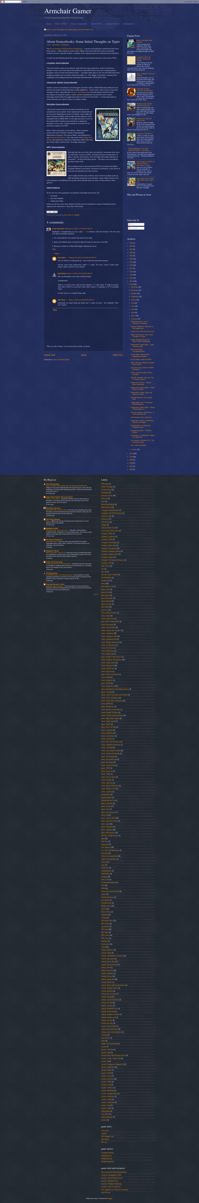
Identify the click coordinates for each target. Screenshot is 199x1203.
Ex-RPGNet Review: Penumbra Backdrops (59, 575)
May (133, 309)
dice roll (103, 572)
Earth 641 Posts (96, 23)
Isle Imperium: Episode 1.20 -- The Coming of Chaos (142, 441)
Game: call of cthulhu (108, 627)
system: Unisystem (107, 1102)
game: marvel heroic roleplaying (111, 701)
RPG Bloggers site (107, 1136)
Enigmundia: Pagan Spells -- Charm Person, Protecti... (143, 388)
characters (104, 519)
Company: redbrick (107, 557)
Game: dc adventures (108, 645)
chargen (104, 525)
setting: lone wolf (107, 1003)
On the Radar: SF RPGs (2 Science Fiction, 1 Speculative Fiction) (146, 163)
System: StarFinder (107, 1096)
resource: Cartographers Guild (111, 1175)
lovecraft (104, 862)
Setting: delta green (107, 959)
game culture (105, 589)
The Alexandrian (52, 573)
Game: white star (107, 783)
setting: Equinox (106, 982)
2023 (131, 249)
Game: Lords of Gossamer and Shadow (114, 695)
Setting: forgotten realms (109, 988)
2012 (131, 284)
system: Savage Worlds (109, 1093)
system (103, 1047)
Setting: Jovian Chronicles (110, 1000)
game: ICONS (106, 683)
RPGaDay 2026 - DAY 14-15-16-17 (57, 530)
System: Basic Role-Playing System (113, 1055)
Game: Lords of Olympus (109, 698)
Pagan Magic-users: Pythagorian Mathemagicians (142, 403)
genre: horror (105, 809)
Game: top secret (107, 771)
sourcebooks (65, 45)
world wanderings (107, 1117)
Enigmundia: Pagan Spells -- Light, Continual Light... (142, 345)
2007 (131, 466)
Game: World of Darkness (110, 786)
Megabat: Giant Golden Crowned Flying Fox (144, 104)
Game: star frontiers (108, 736)
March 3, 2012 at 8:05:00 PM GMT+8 (81, 300)
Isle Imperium (128, 23)
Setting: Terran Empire (108, 1026)
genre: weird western (108, 833)
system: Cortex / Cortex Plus (111, 1058)
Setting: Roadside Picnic (109, 1008)
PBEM (103, 888)
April (133, 312)
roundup (104, 918)
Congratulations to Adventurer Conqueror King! (141, 426)
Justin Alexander (58, 229)
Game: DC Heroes (107, 648)
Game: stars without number (110, 750)
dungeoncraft (105, 580)
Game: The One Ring (108, 765)
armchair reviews (107, 495)
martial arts (105, 868)
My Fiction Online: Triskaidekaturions (138, 350)
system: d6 (105, 1061)
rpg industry (56, 45)
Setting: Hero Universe (108, 994)
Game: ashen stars (107, 619)
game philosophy (107, 598)
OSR (102, 885)
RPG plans (104, 932)
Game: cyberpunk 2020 (109, 636)
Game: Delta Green (107, 651)
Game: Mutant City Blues (109, 712)
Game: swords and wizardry (110, 753)
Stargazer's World (52, 551)
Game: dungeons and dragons (111, 660)
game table (105, 607)
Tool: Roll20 (105, 1114)
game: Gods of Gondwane (110, 674)
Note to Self (105, 879)
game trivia (105, 610)
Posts (132, 224)
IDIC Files (104, 841)
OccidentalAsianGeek (108, 882)
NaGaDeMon (105, 874)
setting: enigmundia (107, 979)
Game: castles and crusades (110, 630)
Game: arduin (105, 616)
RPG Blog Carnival (107, 920)
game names (105, 595)
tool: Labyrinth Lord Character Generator (114, 1190)
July (133, 303)
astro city (104, 498)
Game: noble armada (108, 721)
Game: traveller (106, 780)
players (103, 894)
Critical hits (105, 1130)
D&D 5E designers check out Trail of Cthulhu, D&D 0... (142, 378)
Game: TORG (105, 774)
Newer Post (49, 355)
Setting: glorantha (107, 991)
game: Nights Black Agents (110, 718)
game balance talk (107, 586)
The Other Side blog (53, 508)
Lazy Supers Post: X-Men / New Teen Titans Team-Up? (145, 180)
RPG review (105, 935)
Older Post (118, 355)
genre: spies (105, 824)
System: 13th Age (107, 1049)
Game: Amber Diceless (109, 613)
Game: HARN (105, 677)
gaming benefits (106, 797)
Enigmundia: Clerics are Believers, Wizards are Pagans (142, 421)
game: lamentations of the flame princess (115, 689)
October (134, 293)
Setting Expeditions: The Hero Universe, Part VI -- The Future (138, 149)
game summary (106, 604)
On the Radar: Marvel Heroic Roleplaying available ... (140, 355)
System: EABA (106, 1070)
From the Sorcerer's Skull (55, 584)
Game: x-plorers (106, 792)
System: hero (105, 1085)
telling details (105, 1111)
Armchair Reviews (113, 23)
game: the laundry (107, 762)
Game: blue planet (107, 624)
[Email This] (48, 212)
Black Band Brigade (107, 504)
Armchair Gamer (67, 10)
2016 (131, 272)
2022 (131, 252)
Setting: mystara (106, 1006)
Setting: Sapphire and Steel (110, 1014)
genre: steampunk (107, 827)
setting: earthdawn (107, 973)
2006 (131, 469)
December (135, 287)
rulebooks (104, 941)
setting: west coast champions (111, 1032)
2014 (131, 278)
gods (102, 838)
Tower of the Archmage (54, 562)
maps (103, 865)
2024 (131, 246)
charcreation (105, 522)
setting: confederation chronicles (112, 956)
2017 (131, 268)
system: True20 (106, 1099)
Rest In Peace (106, 912)
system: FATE (106, 1073)
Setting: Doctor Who (108, 961)
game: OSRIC (106, 724)
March (133, 316)
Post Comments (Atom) (61, 359)
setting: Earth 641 (107, 970)
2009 (131, 460)
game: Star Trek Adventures (110, 742)
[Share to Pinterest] (56, 212)
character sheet (106, 516)
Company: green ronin (108, 545)
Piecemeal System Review (110, 891)
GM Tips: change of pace (109, 835)
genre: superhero (106, 830)
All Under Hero (106, 490)
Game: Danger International (110, 642)
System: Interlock (107, 1088)
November (135, 290)
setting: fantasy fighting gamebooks (113, 985)
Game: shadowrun (107, 733)
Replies (56, 253)
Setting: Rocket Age (108, 1011)
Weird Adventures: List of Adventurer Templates (139, 322)
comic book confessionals (110, 531)
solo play (104, 1035)
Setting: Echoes (106, 976)
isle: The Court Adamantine (110, 850)
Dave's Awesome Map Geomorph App (113, 1172)
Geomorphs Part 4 (52, 541)
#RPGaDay (105, 484)
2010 (131, 457)
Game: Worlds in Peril (108, 789)
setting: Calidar (106, 953)
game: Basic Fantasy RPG (110, 621)
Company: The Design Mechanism (112, 560)
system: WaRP (106, 1108)
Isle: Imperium (106, 847)
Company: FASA (106, 539)
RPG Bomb (105, 1139)
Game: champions (107, 633)
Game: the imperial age (109, 759)
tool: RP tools (105, 1192)
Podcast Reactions (107, 897)
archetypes (105, 492)
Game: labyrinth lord (108, 686)
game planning (106, 601)
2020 (131, 259)
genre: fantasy (106, 806)
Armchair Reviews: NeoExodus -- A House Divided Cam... (142, 413)
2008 (131, 463)
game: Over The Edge (108, 727)
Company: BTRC (107, 533)
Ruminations (105, 944)
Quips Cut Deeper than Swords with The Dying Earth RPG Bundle (66, 486)
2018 (131, 265)
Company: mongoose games (110, 551)
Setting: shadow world (108, 1017)
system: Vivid (105, 1105)
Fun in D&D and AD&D (138, 445)
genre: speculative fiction (109, 821)
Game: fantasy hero (107, 668)
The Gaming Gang (52, 484)
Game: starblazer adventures (111, 745)
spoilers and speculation (109, 1044)
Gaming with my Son (108, 800)
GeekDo (104, 1133)
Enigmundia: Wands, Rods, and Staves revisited (141, 393)
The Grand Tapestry (53, 519)
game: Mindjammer (107, 706)
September (135, 296)
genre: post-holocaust (108, 812)
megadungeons (106, 871)
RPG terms (105, 938)
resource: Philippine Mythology (111, 1184)
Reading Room (106, 906)
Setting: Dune (105, 967)
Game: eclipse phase (108, 663)
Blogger (109, 1198)
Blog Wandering (106, 507)
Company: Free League (109, 542)
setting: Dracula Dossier (109, 964)
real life (103, 909)
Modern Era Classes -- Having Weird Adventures (141, 383)
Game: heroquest (107, 680)
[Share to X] (52, 212)
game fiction (105, 592)
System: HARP (106, 1082)
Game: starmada (106, 747)
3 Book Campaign (107, 487)
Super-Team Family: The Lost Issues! (59, 497)
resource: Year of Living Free (110, 1187)
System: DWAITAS (107, 1067)
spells (103, 1041)
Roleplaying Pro (106, 1156)
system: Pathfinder (107, 1090)
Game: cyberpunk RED (109, 639)
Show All (95, 594)
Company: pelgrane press (109, 554)
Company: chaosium (108, 536)
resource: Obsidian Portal (109, 1181)
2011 (131, 453)
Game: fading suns (107, 665)
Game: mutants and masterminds (112, 715)
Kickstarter (104, 853)
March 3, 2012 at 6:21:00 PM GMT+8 (79, 273)
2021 (131, 256)
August (133, 300)
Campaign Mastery (107, 1153)
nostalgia (104, 877)
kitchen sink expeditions (109, 856)
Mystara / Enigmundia (79, 23)
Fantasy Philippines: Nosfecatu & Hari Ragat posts (142, 327)
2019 (131, 262)
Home (49, 23)
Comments (134, 228)
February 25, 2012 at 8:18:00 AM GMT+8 (82, 257)
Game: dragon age (107, 654)
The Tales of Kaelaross (54, 540)
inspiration (104, 844)
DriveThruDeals (106, 578)
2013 (131, 281)
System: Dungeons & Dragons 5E (112, 1064)
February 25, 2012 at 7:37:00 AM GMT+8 (78, 229)
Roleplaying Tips (106, 1158)
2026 (131, 243)
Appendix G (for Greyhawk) (54, 586)
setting (103, 947)
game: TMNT (105, 768)
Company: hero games (108, 548)
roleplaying (104, 915)
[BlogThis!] (50, 212)
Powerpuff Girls (106, 903)
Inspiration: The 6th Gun (145, 133)
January (134, 449)
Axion (103, 501)
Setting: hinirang (106, 997)
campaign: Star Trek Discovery (111, 513)
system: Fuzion (106, 1076)
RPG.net (104, 1142)
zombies (104, 1120)
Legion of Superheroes (108, 859)
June (133, 306)
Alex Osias (68, 215)
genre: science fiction (108, 818)
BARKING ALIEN (52, 528)
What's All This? (61, 23)
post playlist (105, 900)
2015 (131, 275)
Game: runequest (107, 730)
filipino (103, 583)
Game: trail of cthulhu (108, 777)
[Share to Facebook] (54, 212)
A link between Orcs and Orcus (141, 417)
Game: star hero (106, 739)
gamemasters (105, 794)
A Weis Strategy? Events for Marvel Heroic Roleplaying (140, 340)
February (134, 319)
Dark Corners (105, 566)
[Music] (48, 521)
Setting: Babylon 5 (107, 950)
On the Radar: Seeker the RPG (141, 359)
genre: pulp (105, 815)
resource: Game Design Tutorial (111, 1178)
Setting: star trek (106, 1020)
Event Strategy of (66, 49)
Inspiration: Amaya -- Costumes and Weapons (145, 89)
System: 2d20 (106, 1052)
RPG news (104, 929)
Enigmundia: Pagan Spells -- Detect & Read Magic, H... (143, 408)
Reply (54, 249)
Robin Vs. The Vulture (53, 499)
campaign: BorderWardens (110, 510)
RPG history (105, 923)
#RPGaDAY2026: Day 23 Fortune (56, 510)
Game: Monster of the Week (110, 709)
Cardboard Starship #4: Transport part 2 (58, 564)
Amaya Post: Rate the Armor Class (144, 119)
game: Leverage (106, 692)
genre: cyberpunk (107, 803)
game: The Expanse (108, 756)
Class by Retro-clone (108, 528)
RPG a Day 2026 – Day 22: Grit (56, 553)
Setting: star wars (107, 1023)
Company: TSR (106, 563)
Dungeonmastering (107, 1161)
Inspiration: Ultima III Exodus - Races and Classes (144, 59)
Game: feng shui (106, 671)
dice (102, 569)
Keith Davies (62, 273)
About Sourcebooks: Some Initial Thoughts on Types (142, 335)
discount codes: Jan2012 (109, 575)
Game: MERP (106, 704)
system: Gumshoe (107, 1079)
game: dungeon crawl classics (111, 657)
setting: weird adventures (109, 1029)
